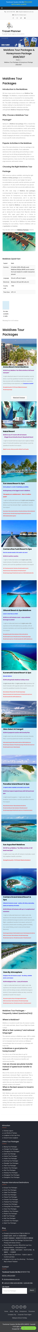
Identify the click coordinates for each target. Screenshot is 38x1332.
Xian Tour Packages (10, 1170)
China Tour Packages (10, 1195)
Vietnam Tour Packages (11, 1199)
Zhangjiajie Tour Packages (11, 1175)
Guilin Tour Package (10, 1154)
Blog (16, 1311)
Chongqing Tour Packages (11, 1151)
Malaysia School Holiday (19, 1318)
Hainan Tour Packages (10, 1156)
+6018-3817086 (28, 1283)
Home (6, 1311)
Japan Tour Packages (10, 1192)
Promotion (32, 1311)
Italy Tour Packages (9, 1218)
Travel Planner (11, 31)
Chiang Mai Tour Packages (12, 1206)
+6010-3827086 (10, 11)
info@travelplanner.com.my (25, 11)
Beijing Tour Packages (10, 1147)
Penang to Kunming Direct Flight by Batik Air (17, 1233)
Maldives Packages (23, 230)
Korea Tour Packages (10, 1190)
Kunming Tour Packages (11, 1161)
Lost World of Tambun (10, 1133)
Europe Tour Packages (10, 1187)
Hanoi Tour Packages (10, 1209)
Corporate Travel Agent (24, 1314)
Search (32, 1290)
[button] (28, 1328)
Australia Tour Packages (11, 1220)
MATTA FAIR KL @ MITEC (19, 4)
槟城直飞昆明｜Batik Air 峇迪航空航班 (15, 1236)
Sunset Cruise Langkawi (11, 1138)
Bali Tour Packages (9, 1216)
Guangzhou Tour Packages (12, 1177)
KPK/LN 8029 (28, 2)
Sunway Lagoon (8, 1131)
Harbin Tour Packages (10, 1158)
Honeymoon (23, 1311)
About (11, 1311)
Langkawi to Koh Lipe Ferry (12, 1135)
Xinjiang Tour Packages (11, 1173)
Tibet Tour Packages (10, 1165)
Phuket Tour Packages (10, 1213)
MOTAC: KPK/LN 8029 (8, 1275)
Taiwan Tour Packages (10, 1197)
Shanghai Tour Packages (11, 1163)
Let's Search (5, 1287)
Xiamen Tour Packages (10, 1168)
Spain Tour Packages (10, 1223)
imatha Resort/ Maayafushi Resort (23, 437)
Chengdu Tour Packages (11, 1149)
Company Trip (12, 1314)
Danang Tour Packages (10, 1204)
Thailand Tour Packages (11, 1202)
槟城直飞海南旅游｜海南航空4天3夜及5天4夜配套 (18, 1238)
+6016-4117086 (8, 1283)
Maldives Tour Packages (11, 1211)
